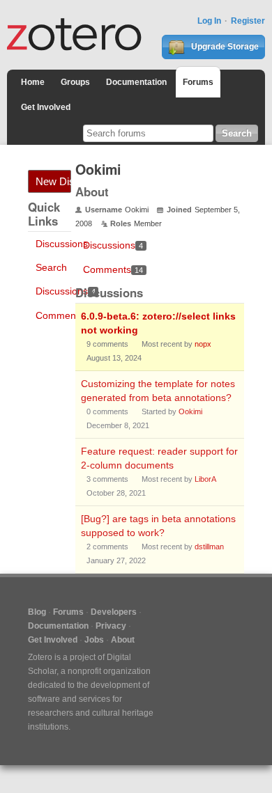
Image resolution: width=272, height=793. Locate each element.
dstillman (209, 546)
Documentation (136, 82)
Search (51, 267)
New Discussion (53, 181)
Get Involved (45, 107)
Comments (66, 315)
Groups (75, 82)
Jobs (94, 640)
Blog (37, 612)
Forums (198, 82)
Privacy (111, 626)
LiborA (205, 479)
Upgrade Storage (224, 47)
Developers (114, 612)
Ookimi (190, 411)
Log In (209, 21)
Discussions (62, 243)
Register (248, 21)
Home (33, 82)
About (123, 640)
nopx (203, 344)
